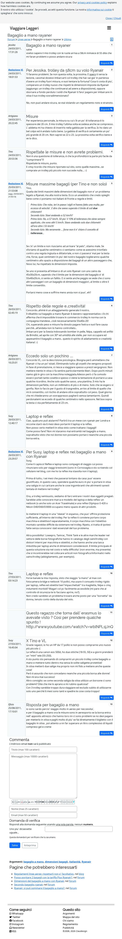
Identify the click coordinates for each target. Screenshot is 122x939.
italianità (74, 861)
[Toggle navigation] (109, 28)
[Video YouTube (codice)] (43, 802)
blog (81, 874)
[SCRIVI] (111, 39)
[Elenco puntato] (45, 802)
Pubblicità (68, 927)
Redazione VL (15, 69)
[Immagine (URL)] (40, 802)
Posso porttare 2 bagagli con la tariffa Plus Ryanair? (43, 877)
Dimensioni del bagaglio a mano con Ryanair (39, 881)
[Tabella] (50, 802)
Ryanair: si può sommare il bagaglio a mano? (39, 888)
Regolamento (70, 924)
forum (81, 877)
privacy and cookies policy (92, 2)
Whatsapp (17, 913)
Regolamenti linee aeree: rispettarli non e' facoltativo (44, 874)
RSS (13, 931)
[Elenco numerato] (48, 802)
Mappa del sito (71, 917)
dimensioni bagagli (56, 861)
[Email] (53, 802)
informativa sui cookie (99, 9)
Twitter (16, 917)
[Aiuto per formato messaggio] (73, 802)
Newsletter (18, 927)
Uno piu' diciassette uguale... (20, 830)
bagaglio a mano (34, 861)
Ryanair (86, 861)
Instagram (17, 924)
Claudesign (81, 931)
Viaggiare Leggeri (24, 28)
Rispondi (105, 63)
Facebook (17, 920)
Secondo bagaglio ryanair (28, 884)
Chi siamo (68, 920)
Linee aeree (24, 39)
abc (19, 801)
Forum (11, 39)
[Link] (55, 802)
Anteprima (30, 845)
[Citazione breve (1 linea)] (38, 802)
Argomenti (69, 913)
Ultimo (67, 39)
